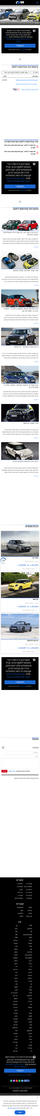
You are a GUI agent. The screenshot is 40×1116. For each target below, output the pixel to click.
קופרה (30, 1045)
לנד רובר (15, 996)
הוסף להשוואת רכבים (28, 569)
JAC (16, 932)
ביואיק (16, 961)
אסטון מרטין (28, 958)
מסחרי (21, 916)
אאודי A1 (35, 558)
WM (16, 937)
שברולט (15, 1051)
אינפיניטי (29, 952)
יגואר (16, 990)
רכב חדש (20, 892)
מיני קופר (35, 599)
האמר (16, 978)
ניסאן (16, 1010)
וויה (31, 984)
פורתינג (15, 1033)
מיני (31, 1004)
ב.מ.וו (30, 961)
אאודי (30, 940)
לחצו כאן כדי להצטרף (20, 1091)
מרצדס (15, 1007)
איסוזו (16, 952)
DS (17, 926)
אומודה (16, 943)
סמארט (15, 1019)
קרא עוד (36, 247)
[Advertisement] (20, 116)
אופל (30, 946)
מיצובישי (15, 1004)
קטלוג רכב (29, 884)
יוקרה (21, 910)
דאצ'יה (30, 972)
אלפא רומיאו (28, 955)
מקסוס (30, 1007)
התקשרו (20, 45)
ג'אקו (16, 964)
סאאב (30, 1013)
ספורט (30, 913)
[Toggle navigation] (37, 2)
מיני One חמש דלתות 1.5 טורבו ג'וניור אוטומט (27, 80)
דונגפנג (30, 975)
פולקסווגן (29, 1031)
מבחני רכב (29, 892)
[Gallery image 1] (2, 21)
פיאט (30, 1036)
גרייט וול (15, 969)
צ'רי (31, 1042)
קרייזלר (30, 1048)
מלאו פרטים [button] (22, 1075)
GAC (16, 929)
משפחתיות (20, 907)
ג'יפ (17, 967)
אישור (20, 1112)
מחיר (4, 76)
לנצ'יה (30, 999)
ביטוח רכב (20, 884)
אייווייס (16, 949)
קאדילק (15, 1042)
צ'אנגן (16, 1039)
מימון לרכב (20, 887)
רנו (31, 1051)
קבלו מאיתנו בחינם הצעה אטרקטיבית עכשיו (17, 39)
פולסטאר (15, 1028)
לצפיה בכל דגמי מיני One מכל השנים (26, 84)
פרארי (30, 1039)
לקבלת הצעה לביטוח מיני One (30, 89)
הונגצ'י (30, 981)
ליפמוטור (29, 996)
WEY (30, 937)
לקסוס (16, 999)
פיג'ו (16, 1036)
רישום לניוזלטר (19, 898)
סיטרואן (30, 1019)
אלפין (16, 955)
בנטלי (30, 964)
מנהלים (30, 910)
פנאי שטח (29, 916)
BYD (30, 925)
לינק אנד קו (14, 993)
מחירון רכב (29, 898)
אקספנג (15, 958)
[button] (27, 1080)
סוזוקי (30, 1016)
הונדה (16, 981)
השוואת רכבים (28, 887)
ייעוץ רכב (20, 895)
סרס (31, 1025)
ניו (31, 1010)
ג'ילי (31, 967)
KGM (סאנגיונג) (27, 935)
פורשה (30, 1033)
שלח (4, 771)
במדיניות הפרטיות (12, 1108)
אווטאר (30, 943)
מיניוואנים (20, 913)
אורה (16, 946)
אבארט (15, 940)
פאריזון (16, 1025)
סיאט (16, 1016)
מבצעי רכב (29, 895)
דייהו (16, 975)
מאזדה (30, 1001)
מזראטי (15, 1001)
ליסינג (21, 890)
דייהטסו (30, 978)
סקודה (30, 1022)
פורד (16, 1031)
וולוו (17, 984)
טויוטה (16, 987)
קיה (17, 1045)
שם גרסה (35, 76)
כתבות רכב (29, 890)
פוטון (30, 1028)
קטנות (30, 907)
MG (16, 935)
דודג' (16, 972)
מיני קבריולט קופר (32, 640)
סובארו (16, 1013)
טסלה (30, 990)
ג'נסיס (30, 969)
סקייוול (16, 1022)
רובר (16, 1048)
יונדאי (30, 993)
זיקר (31, 987)
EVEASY (29, 929)
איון (31, 949)
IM (31, 932)
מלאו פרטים (22, 49)
